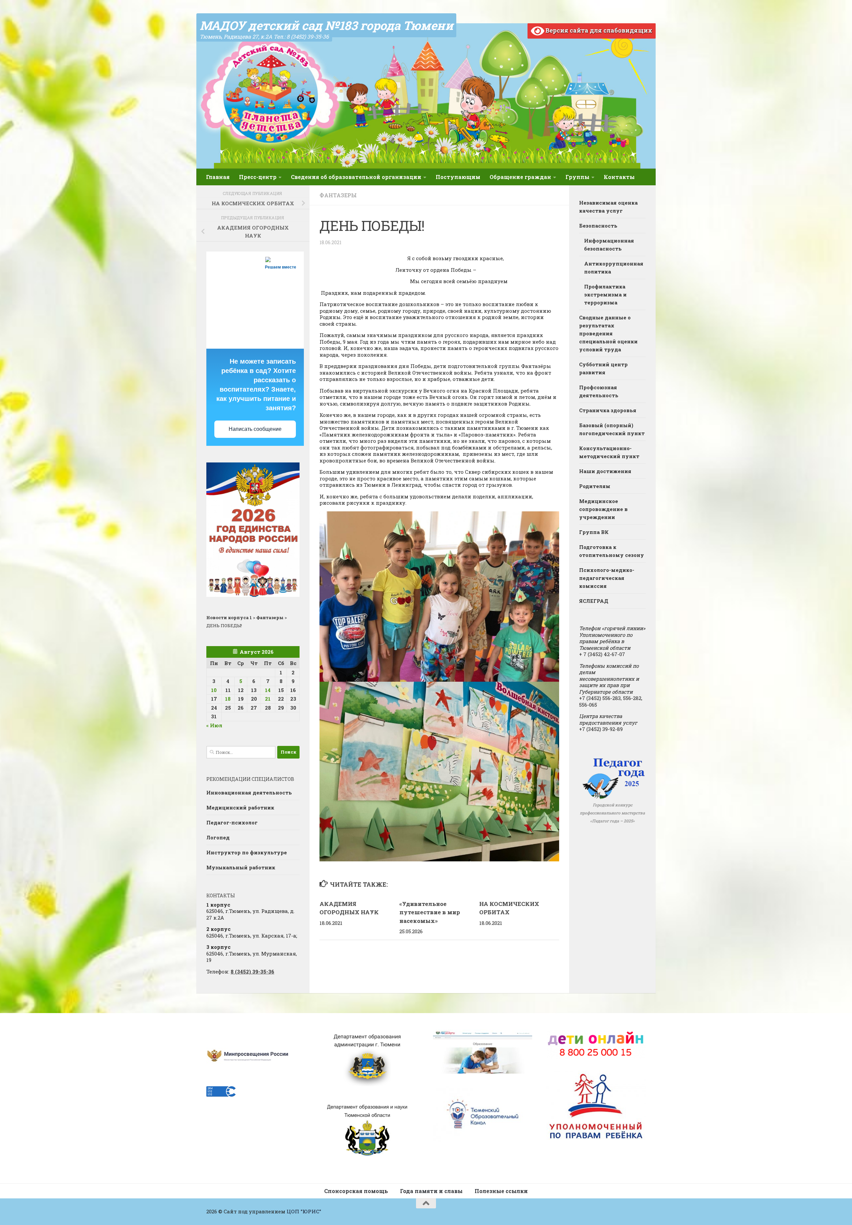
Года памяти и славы (431, 1190)
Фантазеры (338, 195)
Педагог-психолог (232, 822)
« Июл (214, 725)
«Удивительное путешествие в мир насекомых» (429, 912)
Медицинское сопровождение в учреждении (603, 509)
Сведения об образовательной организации (356, 176)
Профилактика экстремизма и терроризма (605, 294)
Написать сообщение (255, 429)
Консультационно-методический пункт (609, 452)
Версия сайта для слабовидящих (598, 30)
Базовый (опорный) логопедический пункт (612, 429)
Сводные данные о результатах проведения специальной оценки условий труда (608, 333)
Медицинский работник (240, 807)
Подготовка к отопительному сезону (611, 551)
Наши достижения (605, 471)
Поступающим (458, 176)
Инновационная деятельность (249, 792)
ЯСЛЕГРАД (593, 601)
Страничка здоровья (607, 410)
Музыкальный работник (240, 867)
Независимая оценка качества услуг (608, 206)
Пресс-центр (258, 176)
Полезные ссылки (501, 1190)
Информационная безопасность (609, 244)
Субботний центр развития (603, 368)
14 (268, 690)
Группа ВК (594, 532)
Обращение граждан (520, 176)
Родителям (594, 486)
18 (228, 698)
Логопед (218, 837)
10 (214, 690)
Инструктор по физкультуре (246, 852)
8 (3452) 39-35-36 (252, 971)
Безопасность (598, 225)
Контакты (619, 176)
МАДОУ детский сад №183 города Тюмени (326, 25)
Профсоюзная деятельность (598, 391)
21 (268, 698)
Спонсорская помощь (356, 1190)
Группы (577, 176)
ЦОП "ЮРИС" (304, 1211)
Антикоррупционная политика (613, 267)
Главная (218, 176)
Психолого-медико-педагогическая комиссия (606, 578)
